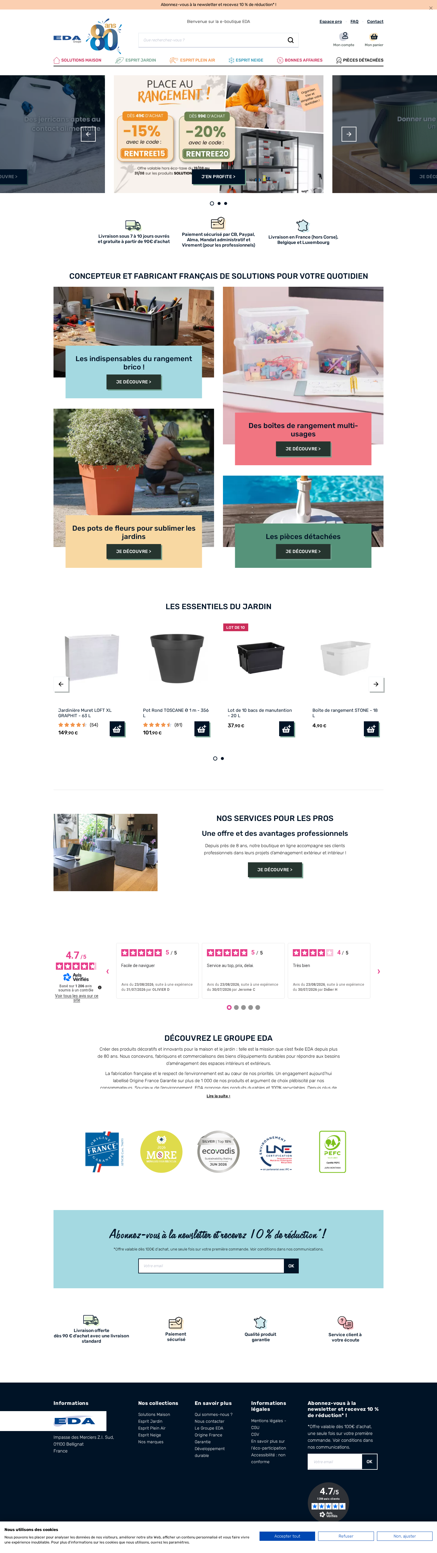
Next (349, 134)
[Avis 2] (236, 1007)
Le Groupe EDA (209, 1428)
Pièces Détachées (363, 60)
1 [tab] (212, 203)
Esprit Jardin (140, 60)
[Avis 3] (243, 1007)
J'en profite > (218, 176)
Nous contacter (209, 1421)
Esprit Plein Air (152, 1428)
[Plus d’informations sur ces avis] (99, 987)
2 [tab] (219, 203)
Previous (88, 134)
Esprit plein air (197, 60)
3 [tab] (225, 203)
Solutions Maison (81, 60)
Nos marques (151, 1441)
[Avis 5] (257, 1007)
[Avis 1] (229, 1007)
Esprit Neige (149, 1435)
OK (291, 1266)
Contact (375, 21)
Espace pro (331, 21)
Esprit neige (249, 60)
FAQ (354, 21)
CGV (255, 1434)
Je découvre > (133, 382)
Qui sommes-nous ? (213, 1414)
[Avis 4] (250, 1007)
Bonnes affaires (304, 60)
